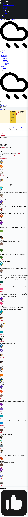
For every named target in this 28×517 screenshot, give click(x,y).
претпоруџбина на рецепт (4, 56)
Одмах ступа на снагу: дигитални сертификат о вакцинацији (11, 127)
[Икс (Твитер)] (1, 488)
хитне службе (3, 66)
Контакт (2, 132)
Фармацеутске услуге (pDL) (6, 58)
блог (1, 69)
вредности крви (7, 63)
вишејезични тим (3, 147)
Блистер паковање (5, 59)
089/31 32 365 (5, 50)
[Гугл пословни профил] (2, 488)
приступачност (3, 134)
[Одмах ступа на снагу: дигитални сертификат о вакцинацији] (13, 122)
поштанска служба (5, 60)
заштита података (3, 135)
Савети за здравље (6, 62)
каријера (2, 133)
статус (1, 19)
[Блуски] (3, 488)
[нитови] (4, 488)
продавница (2, 51)
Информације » (13, 19)
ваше (6, 64)
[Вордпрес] (14, 516)
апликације (2, 52)
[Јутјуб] (5, 488)
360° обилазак (4, 68)
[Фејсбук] (0, 488)
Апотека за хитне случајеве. (19, 153)
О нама (3, 67)
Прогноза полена (5, 61)
